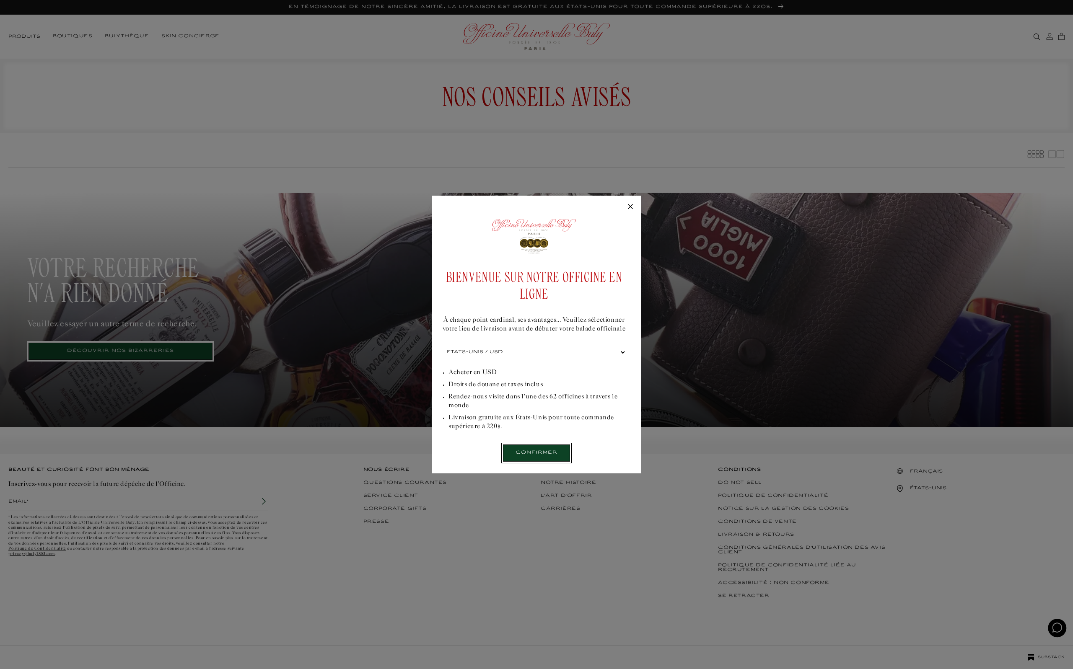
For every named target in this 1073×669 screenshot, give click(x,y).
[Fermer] (630, 207)
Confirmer (536, 453)
